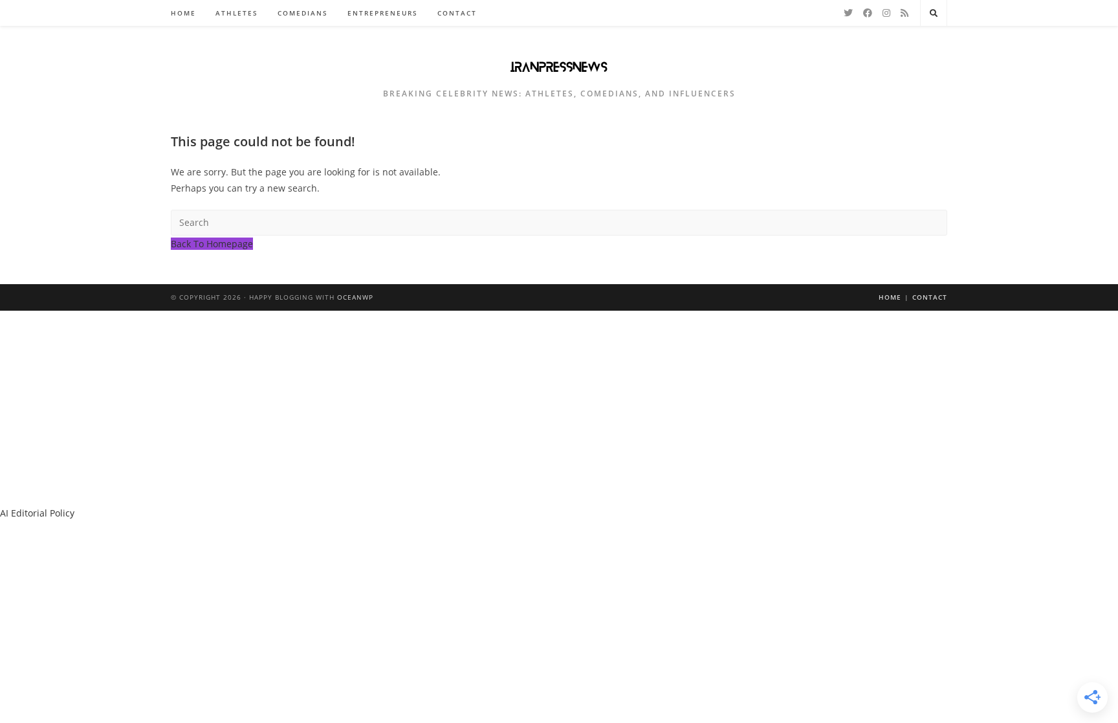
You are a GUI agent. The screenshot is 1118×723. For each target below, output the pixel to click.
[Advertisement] (559, 407)
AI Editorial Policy (37, 513)
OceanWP (355, 297)
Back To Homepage (212, 244)
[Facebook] (867, 12)
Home (890, 297)
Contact (929, 297)
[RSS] (904, 12)
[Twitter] (848, 12)
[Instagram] (886, 12)
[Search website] (934, 13)
